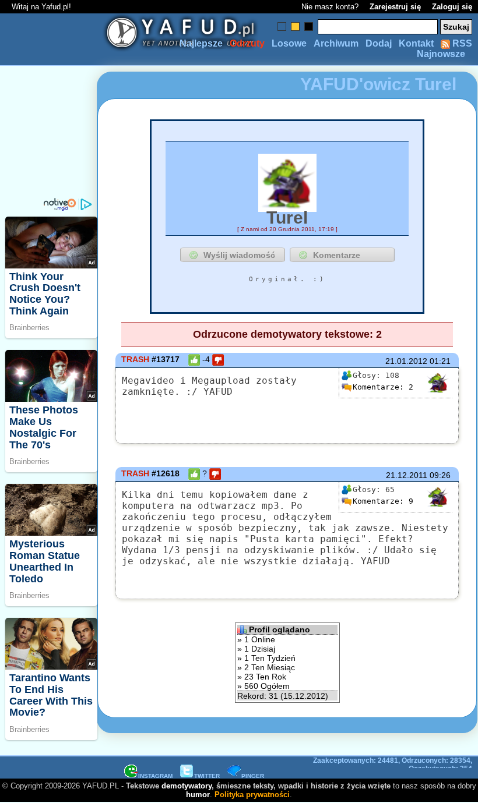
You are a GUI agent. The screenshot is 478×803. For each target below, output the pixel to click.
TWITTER (207, 776)
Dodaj (378, 43)
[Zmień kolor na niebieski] (281, 26)
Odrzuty (247, 43)
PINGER (252, 776)
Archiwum (336, 43)
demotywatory (186, 785)
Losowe (289, 43)
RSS (461, 43)
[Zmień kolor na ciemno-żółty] (295, 26)
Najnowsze (441, 54)
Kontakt (416, 43)
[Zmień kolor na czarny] (308, 26)
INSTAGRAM (155, 776)
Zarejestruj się (395, 6)
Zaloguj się (452, 6)
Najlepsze (201, 43)
